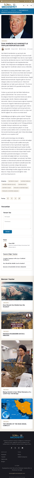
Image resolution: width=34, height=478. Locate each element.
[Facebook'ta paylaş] (7, 198)
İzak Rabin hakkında (25, 181)
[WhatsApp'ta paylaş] (15, 198)
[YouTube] (32, 1)
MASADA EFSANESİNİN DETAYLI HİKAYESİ (14, 267)
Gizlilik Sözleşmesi (22, 457)
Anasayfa (5, 10)
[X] (27, 1)
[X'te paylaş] (11, 198)
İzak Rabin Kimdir (22, 184)
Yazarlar (3, 457)
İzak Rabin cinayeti (6, 187)
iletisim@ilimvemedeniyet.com (17, 473)
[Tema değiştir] (23, 5)
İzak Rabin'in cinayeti (13, 181)
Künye (19, 454)
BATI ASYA (13, 10)
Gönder (7, 231)
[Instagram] (29, 1)
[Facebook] (25, 1)
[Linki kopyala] (19, 198)
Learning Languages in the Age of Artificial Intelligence (14, 259)
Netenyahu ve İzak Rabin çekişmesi (10, 191)
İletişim (3, 461)
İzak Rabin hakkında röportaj (8, 184)
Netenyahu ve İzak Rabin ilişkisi (21, 187)
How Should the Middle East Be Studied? (14, 263)
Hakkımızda (4, 459)
